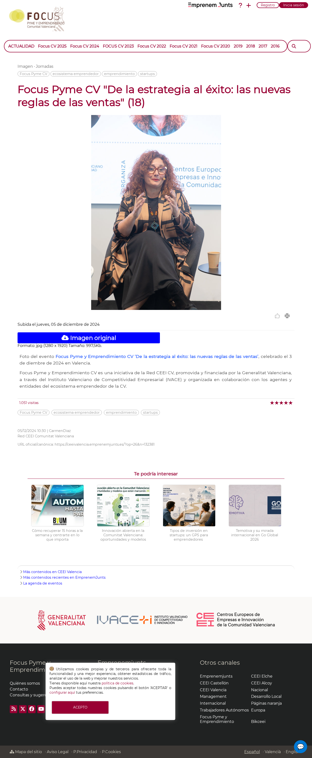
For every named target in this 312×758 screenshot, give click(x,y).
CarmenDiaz (60, 431)
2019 (238, 46)
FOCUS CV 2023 (118, 46)
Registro (268, 5)
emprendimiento (119, 74)
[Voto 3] (281, 403)
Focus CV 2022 (151, 46)
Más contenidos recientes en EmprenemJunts (64, 577)
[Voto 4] (286, 403)
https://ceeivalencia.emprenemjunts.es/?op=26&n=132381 (105, 444)
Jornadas (44, 66)
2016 (275, 46)
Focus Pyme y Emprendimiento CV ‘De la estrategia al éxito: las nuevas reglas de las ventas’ (157, 356)
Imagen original (92, 337)
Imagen (25, 66)
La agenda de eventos (42, 583)
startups (147, 74)
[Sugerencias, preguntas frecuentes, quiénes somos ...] (240, 5)
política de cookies (117, 683)
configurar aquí (62, 692)
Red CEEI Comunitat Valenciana (46, 436)
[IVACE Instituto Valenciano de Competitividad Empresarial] (112, 620)
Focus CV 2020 (215, 46)
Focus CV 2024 (84, 46)
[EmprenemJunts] (210, 5)
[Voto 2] (277, 403)
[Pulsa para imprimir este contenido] (287, 315)
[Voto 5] (291, 403)
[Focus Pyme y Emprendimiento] (39, 18)
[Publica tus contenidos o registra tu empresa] (248, 5)
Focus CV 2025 (52, 46)
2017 (263, 46)
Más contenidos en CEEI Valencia (52, 572)
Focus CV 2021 (183, 46)
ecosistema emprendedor (76, 74)
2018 (250, 46)
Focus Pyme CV (33, 74)
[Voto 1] (272, 403)
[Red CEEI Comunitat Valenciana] (236, 626)
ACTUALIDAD (21, 46)
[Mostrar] (283, 43)
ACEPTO (80, 707)
